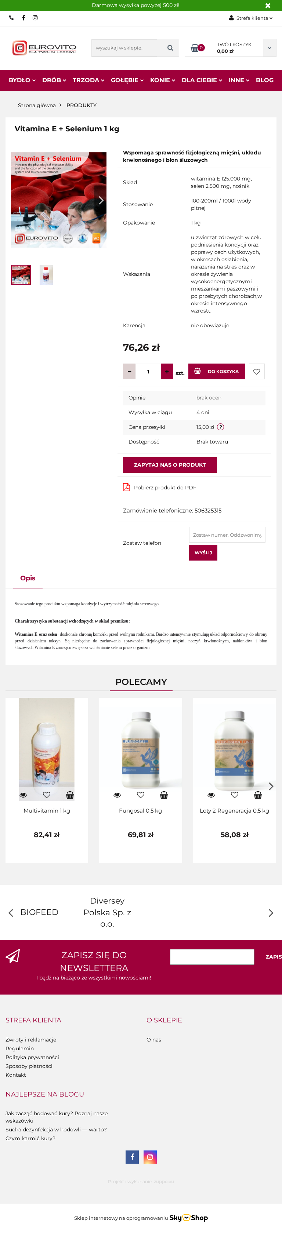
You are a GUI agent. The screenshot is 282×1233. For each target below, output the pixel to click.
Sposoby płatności (29, 1066)
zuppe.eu (164, 1181)
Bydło (20, 80)
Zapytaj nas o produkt (170, 465)
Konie (161, 80)
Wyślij (203, 552)
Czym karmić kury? (30, 1138)
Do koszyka (223, 371)
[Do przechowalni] (257, 371)
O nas (154, 1039)
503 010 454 (12, 18)
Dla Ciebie (200, 80)
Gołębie (125, 80)
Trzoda (87, 80)
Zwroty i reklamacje (31, 1039)
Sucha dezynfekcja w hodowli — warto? (56, 1129)
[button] (33, 1021)
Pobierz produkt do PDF (165, 487)
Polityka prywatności (32, 1057)
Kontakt (16, 1075)
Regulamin (20, 1048)
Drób (52, 80)
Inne (237, 80)
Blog (265, 80)
